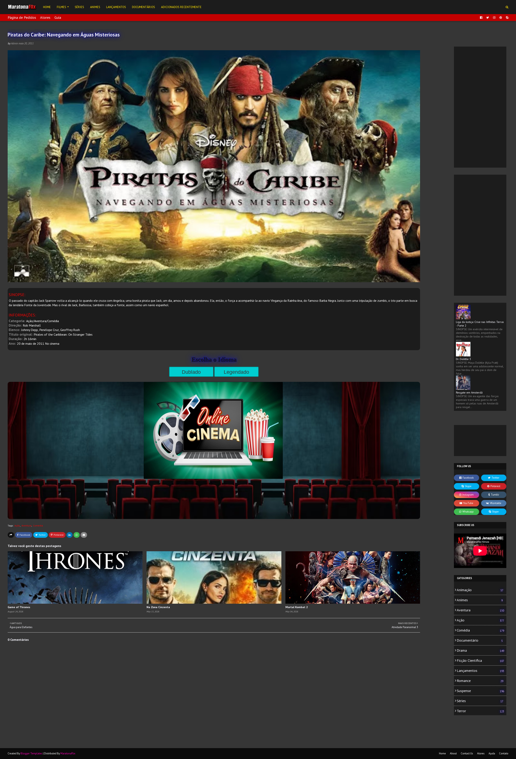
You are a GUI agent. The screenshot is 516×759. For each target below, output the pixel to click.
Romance (480, 680)
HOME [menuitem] (47, 7)
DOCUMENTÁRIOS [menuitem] (143, 7)
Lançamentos (480, 670)
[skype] (506, 17)
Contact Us (467, 753)
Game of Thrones (19, 607)
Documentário (480, 640)
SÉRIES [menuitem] (79, 7)
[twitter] (487, 17)
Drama (480, 650)
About (453, 753)
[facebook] (481, 17)
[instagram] (494, 17)
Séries (480, 700)
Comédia (38, 525)
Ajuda (492, 753)
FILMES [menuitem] (61, 7)
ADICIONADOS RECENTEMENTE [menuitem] (181, 7)
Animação (480, 590)
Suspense (480, 690)
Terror (480, 711)
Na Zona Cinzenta (158, 607)
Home (442, 753)
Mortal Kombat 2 (296, 607)
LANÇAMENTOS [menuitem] (116, 7)
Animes (480, 600)
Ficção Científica (480, 660)
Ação (17, 525)
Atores (45, 17)
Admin (14, 43)
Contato (503, 753)
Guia (57, 17)
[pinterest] (500, 17)
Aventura (26, 525)
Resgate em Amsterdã (469, 392)
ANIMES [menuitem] (95, 7)
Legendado (236, 372)
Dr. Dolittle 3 (463, 359)
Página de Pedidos (22, 17)
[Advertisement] (480, 107)
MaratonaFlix (67, 753)
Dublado (191, 372)
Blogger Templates (31, 753)
